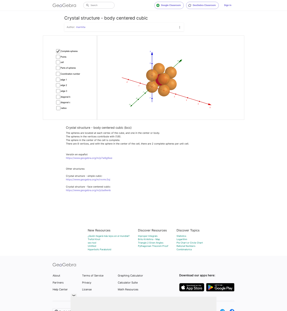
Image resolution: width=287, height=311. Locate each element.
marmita (80, 27)
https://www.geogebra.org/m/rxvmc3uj (88, 179)
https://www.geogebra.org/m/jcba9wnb (88, 190)
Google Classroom (171, 5)
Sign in (227, 5)
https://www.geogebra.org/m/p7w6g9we (89, 157)
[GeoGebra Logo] (64, 5)
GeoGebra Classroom (204, 5)
